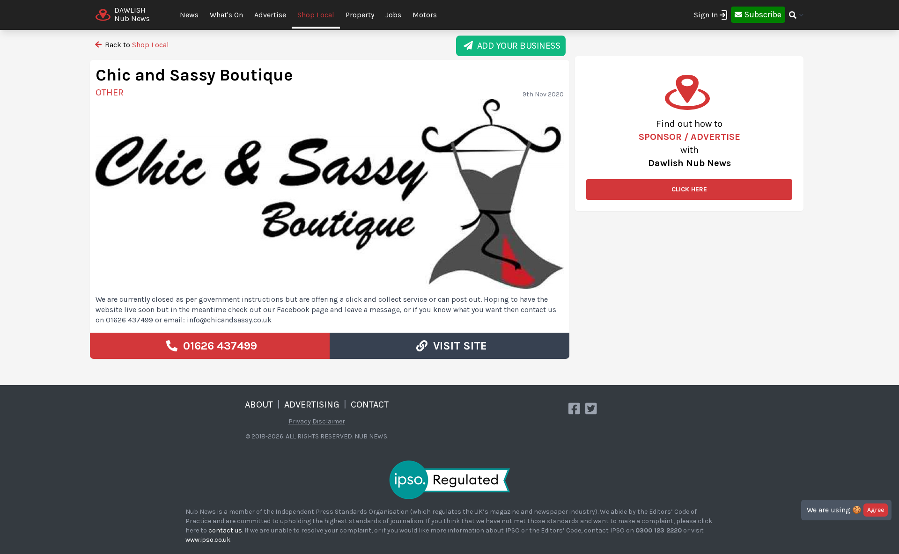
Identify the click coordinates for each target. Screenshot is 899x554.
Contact (370, 404)
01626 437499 (217, 345)
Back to (136, 44)
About (259, 404)
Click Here (689, 189)
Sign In (706, 14)
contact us (225, 530)
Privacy (299, 421)
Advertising (311, 404)
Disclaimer (328, 421)
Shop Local (315, 14)
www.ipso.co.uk (207, 540)
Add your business (516, 45)
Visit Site (457, 345)
